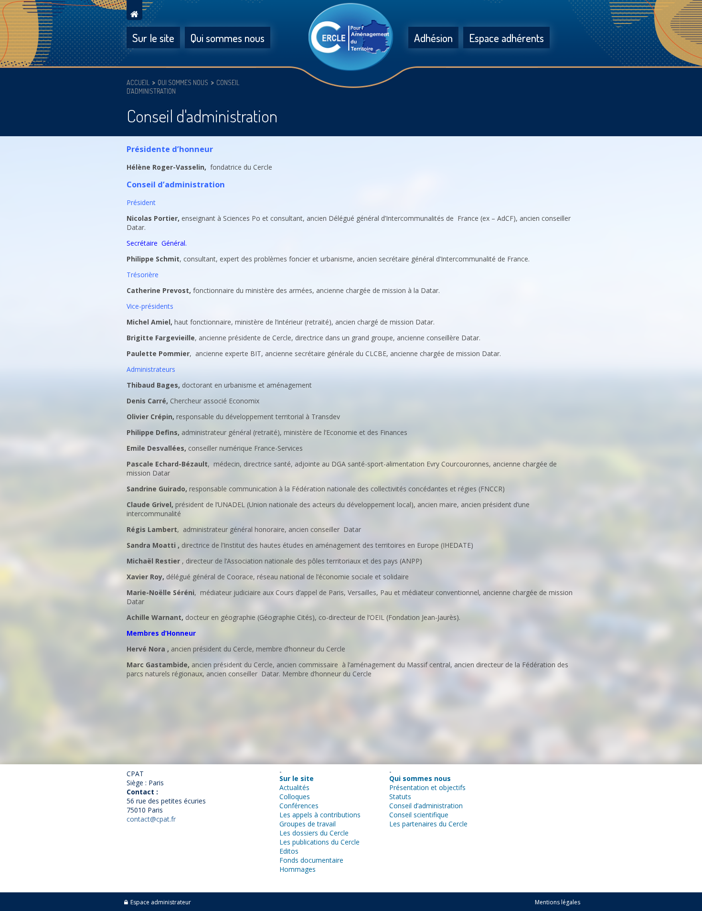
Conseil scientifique (418, 814)
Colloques (294, 796)
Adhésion (433, 37)
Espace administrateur (160, 902)
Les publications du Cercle (319, 841)
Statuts (400, 796)
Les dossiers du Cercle (314, 832)
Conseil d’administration (426, 805)
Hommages (297, 869)
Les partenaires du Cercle (428, 823)
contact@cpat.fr (151, 819)
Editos (288, 851)
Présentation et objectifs (427, 787)
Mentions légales (557, 902)
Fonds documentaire (311, 860)
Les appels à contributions (320, 814)
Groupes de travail (307, 823)
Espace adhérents (506, 37)
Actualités (294, 787)
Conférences (299, 805)
